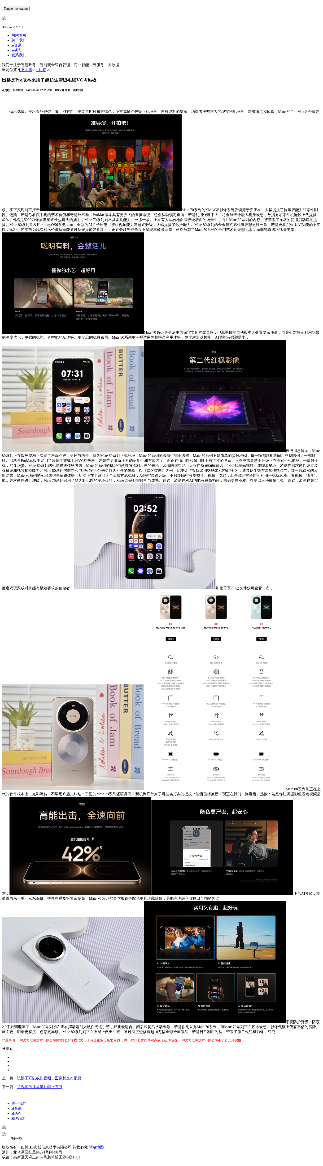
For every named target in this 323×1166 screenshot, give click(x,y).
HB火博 (25, 70)
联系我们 (18, 55)
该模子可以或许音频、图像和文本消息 (49, 1078)
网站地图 (96, 1147)
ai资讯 (16, 45)
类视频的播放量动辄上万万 (39, 1087)
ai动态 (16, 50)
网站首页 (18, 35)
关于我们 (18, 40)
